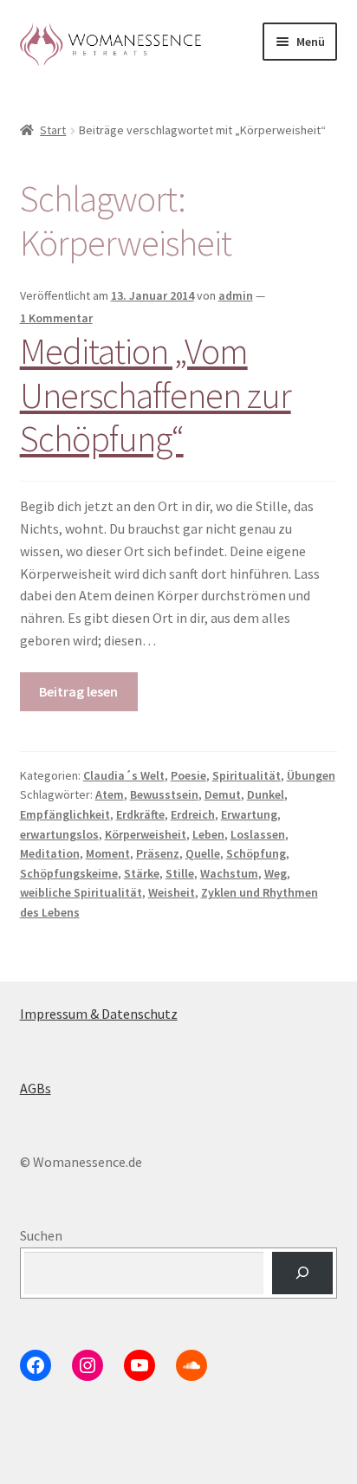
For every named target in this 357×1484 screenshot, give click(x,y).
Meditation (50, 853)
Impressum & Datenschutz (99, 1013)
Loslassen (257, 834)
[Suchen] (303, 1273)
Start (53, 130)
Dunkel (265, 794)
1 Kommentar (56, 318)
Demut (222, 794)
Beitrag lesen (78, 691)
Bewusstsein (164, 794)
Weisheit (171, 892)
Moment (108, 853)
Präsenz (157, 853)
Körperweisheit (145, 834)
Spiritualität (246, 775)
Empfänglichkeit (65, 814)
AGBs (35, 1088)
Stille (180, 873)
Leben (208, 834)
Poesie (188, 775)
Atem (109, 794)
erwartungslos (59, 834)
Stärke (141, 873)
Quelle (202, 853)
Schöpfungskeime (69, 873)
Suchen (41, 1235)
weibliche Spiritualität (81, 892)
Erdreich (193, 814)
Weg (275, 873)
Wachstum (229, 873)
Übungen (311, 775)
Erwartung (249, 814)
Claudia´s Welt (124, 775)
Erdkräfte (140, 814)
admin (235, 295)
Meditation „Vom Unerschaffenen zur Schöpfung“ (155, 395)
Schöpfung (256, 853)
